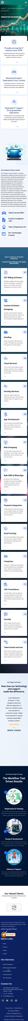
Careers (5, 950)
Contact (5, 954)
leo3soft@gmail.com (8, 996)
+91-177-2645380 (8, 993)
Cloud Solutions (7, 971)
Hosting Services (7, 974)
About (4, 943)
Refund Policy (18, 1008)
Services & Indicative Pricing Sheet (14, 1016)
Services (5, 947)
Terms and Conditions (13, 1011)
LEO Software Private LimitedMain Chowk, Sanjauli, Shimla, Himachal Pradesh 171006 (13, 989)
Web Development (8, 964)
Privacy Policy (9, 1008)
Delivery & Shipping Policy (13, 1013)
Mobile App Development (9, 968)
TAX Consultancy (7, 978)
